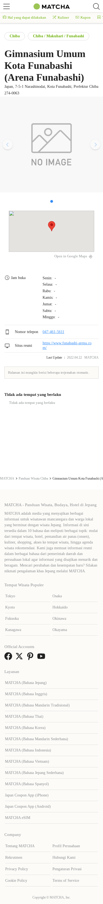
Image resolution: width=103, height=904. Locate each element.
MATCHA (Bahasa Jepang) (26, 683)
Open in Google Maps (70, 256)
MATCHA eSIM (17, 818)
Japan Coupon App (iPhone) (27, 795)
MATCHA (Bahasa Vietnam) (27, 761)
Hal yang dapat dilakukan (27, 17)
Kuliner (63, 17)
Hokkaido (60, 607)
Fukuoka (12, 618)
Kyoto (10, 607)
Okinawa (59, 618)
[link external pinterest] (31, 658)
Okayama (59, 630)
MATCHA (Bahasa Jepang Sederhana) (34, 773)
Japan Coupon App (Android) (28, 806)
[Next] (95, 145)
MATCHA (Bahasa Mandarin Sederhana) (36, 739)
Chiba (15, 36)
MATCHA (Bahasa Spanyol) (27, 784)
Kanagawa (13, 630)
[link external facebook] (9, 658)
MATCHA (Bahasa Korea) (25, 728)
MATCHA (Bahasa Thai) (24, 716)
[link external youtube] (42, 658)
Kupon (85, 17)
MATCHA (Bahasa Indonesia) (28, 750)
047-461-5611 (53, 332)
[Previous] (8, 145)
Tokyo (10, 596)
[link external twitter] (20, 658)
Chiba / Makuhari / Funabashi (58, 36)
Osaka (57, 596)
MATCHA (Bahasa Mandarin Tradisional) (37, 705)
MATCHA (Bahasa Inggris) (26, 694)
